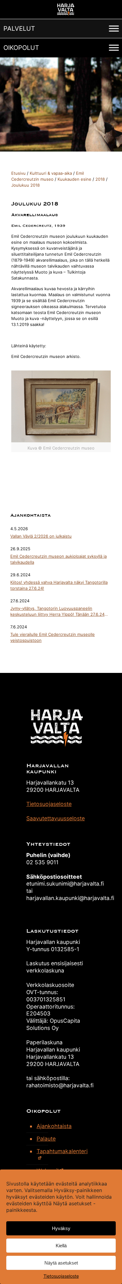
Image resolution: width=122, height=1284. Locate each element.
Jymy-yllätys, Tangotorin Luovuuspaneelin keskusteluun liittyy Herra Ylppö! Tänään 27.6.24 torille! (57, 611)
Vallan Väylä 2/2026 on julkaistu (41, 536)
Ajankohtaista (54, 1126)
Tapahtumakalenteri (62, 1151)
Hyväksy (61, 1228)
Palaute (46, 1138)
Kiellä (61, 1245)
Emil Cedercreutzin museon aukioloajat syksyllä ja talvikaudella (58, 559)
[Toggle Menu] (114, 28)
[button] (19, 28)
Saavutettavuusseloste (55, 818)
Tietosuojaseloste (61, 1276)
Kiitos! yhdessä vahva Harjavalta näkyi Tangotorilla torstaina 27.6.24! (59, 585)
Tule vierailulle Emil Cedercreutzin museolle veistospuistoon (52, 637)
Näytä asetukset (61, 1262)
